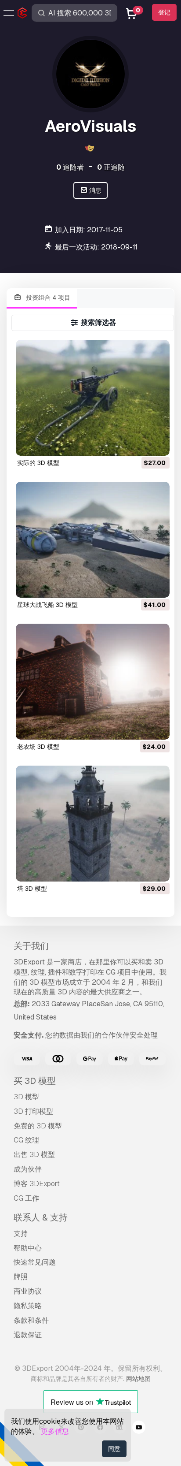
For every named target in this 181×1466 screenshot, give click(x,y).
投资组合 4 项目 (47, 297)
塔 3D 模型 (32, 889)
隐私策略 (28, 1305)
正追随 (111, 167)
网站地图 (138, 1379)
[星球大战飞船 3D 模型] (93, 540)
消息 (94, 190)
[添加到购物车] (139, 443)
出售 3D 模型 (34, 1154)
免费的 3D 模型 (38, 1126)
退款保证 (28, 1334)
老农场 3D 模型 (38, 747)
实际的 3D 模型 (38, 463)
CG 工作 (26, 1198)
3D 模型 (26, 1096)
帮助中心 (28, 1248)
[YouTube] (139, 1428)
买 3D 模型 (35, 1080)
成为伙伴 (28, 1169)
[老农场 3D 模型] (93, 682)
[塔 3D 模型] (93, 824)
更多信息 (55, 1431)
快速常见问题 (35, 1262)
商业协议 (28, 1291)
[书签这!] (157, 443)
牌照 (21, 1276)
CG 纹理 (26, 1140)
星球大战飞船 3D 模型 (47, 605)
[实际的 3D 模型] (93, 398)
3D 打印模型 (33, 1111)
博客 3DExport (37, 1183)
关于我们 (31, 946)
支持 (21, 1233)
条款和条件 (31, 1320)
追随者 (70, 167)
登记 (164, 12)
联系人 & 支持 (41, 1217)
